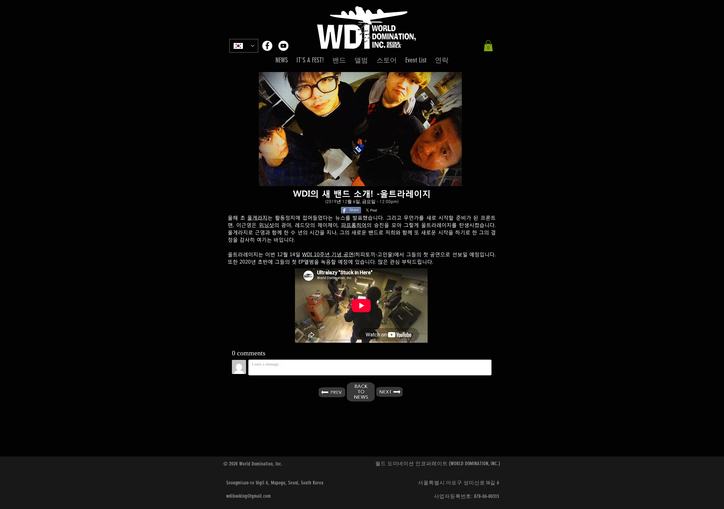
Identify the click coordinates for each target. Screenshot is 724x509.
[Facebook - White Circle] (267, 46)
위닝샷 (266, 224)
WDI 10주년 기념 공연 (328, 254)
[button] (488, 45)
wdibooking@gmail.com (248, 496)
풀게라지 (257, 217)
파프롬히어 (354, 224)
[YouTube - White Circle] (283, 46)
